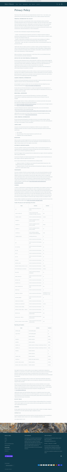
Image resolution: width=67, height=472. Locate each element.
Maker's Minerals (9, 469)
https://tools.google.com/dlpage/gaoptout (25, 105)
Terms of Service (7, 449)
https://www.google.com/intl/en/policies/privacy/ (26, 103)
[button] (20, 4)
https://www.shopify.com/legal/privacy (33, 85)
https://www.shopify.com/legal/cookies (35, 200)
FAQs (5, 441)
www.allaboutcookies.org (21, 390)
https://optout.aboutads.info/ (31, 114)
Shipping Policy (7, 445)
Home (6, 438)
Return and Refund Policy (9, 443)
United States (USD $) (9, 465)
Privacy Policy (7, 447)
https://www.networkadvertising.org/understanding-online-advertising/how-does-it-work (33, 110)
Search (6, 439)
